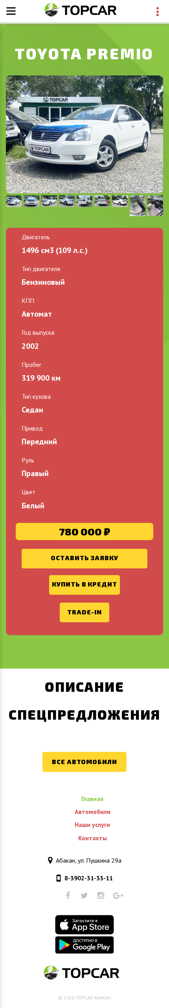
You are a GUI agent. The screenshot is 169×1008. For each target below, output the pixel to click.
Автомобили (92, 812)
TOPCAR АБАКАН (93, 998)
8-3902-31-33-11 (88, 878)
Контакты (92, 838)
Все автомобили (84, 761)
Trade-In (84, 612)
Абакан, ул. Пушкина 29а (88, 860)
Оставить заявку (84, 557)
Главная (92, 799)
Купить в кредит (84, 584)
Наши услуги (92, 824)
